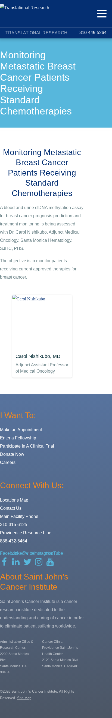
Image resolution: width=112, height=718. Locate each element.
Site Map (24, 698)
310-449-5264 (92, 32)
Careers (7, 462)
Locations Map (14, 500)
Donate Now (12, 454)
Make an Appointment (21, 429)
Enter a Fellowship (18, 438)
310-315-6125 (13, 524)
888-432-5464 (13, 541)
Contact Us (10, 508)
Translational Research (36, 33)
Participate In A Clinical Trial (27, 446)
